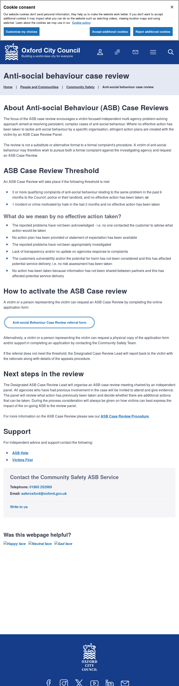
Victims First (22, 459)
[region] (89, 20)
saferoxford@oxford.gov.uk (44, 493)
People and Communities (39, 86)
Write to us (19, 506)
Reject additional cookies (153, 31)
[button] (14, 543)
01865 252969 (40, 486)
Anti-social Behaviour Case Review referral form (49, 322)
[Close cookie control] (172, 7)
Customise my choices (21, 31)
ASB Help (20, 452)
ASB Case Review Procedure (125, 416)
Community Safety (80, 86)
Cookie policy (81, 23)
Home (7, 86)
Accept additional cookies (110, 31)
